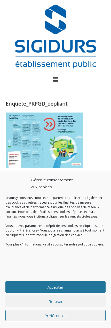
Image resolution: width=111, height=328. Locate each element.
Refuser (56, 301)
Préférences (55, 315)
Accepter (55, 287)
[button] (55, 80)
